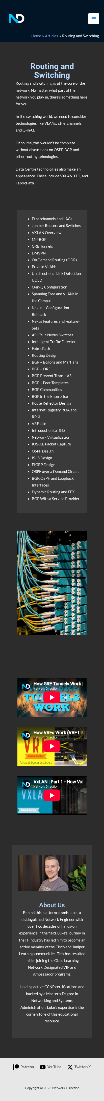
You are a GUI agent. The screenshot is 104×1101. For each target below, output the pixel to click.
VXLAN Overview (46, 233)
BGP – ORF (41, 369)
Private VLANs (44, 267)
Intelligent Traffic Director (54, 342)
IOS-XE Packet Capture (51, 444)
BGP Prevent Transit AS (51, 376)
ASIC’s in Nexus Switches (52, 335)
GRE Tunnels (42, 246)
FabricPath (41, 348)
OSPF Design (43, 451)
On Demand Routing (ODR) (54, 260)
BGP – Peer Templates (50, 383)
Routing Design (44, 355)
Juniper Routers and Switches (56, 225)
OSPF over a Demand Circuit (55, 471)
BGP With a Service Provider (56, 499)
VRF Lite (39, 424)
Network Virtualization (51, 437)
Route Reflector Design (51, 403)
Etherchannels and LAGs (52, 219)
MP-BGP (39, 239)
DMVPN (39, 253)
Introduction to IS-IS (48, 430)
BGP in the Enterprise (50, 396)
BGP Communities (47, 389)
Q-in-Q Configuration (49, 287)
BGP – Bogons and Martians (55, 362)
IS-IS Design (42, 458)
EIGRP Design (43, 465)
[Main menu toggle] (93, 18)
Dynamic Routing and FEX (53, 492)
